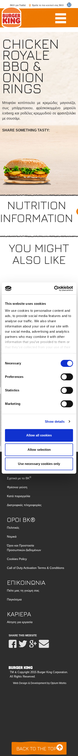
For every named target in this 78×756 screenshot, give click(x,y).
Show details (55, 421)
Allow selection (39, 449)
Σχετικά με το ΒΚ (19, 478)
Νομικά (11, 536)
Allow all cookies (39, 435)
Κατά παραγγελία (18, 496)
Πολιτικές (13, 527)
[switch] (67, 376)
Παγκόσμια (14, 599)
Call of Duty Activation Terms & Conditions (35, 568)
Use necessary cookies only (39, 464)
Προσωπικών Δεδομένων (24, 548)
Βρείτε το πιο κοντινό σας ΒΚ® (48, 5)
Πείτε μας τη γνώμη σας (23, 590)
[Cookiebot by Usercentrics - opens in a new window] (55, 288)
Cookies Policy (17, 559)
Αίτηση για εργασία (19, 622)
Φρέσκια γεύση (17, 487)
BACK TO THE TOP (37, 748)
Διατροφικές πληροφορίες (24, 505)
